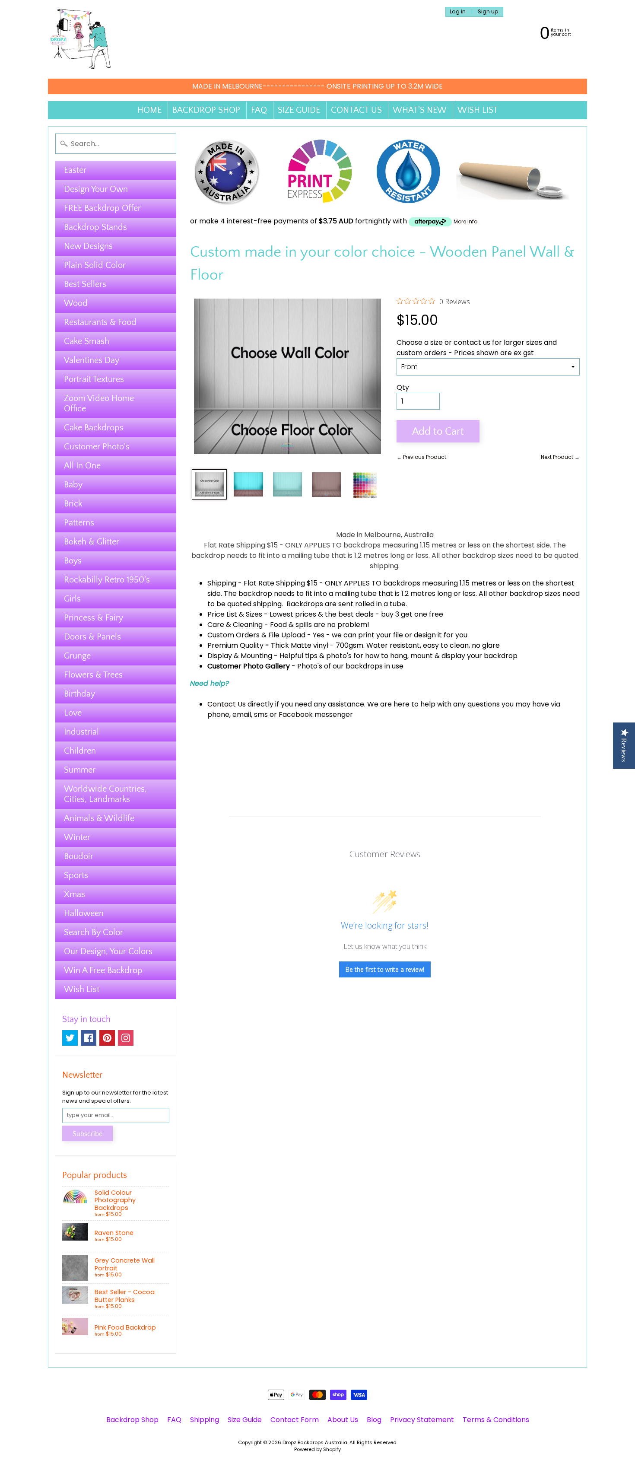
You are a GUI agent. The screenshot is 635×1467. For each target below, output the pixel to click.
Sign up (488, 12)
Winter (77, 837)
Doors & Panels (92, 637)
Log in (458, 12)
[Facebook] (88, 1038)
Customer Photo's (97, 447)
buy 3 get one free (412, 614)
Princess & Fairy (93, 618)
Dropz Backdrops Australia (315, 1442)
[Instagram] (125, 1038)
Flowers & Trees (93, 675)
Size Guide (245, 1420)
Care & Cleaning (235, 625)
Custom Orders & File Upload (256, 635)
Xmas (74, 894)
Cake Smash (86, 341)
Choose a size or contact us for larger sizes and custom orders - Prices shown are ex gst (477, 347)
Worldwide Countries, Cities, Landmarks (105, 794)
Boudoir (78, 856)
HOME (149, 110)
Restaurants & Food (100, 322)
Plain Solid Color (95, 265)
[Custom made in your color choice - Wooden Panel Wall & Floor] (209, 484)
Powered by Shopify (317, 1449)
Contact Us (226, 704)
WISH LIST (477, 110)
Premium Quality (235, 645)
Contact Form (294, 1420)
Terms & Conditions (496, 1420)
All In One (82, 466)
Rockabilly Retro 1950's (107, 580)
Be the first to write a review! (385, 969)
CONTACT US (356, 110)
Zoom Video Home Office (99, 404)
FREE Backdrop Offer (102, 208)
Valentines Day (91, 360)
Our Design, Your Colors (108, 951)
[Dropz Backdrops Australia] (80, 39)
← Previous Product (421, 457)
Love (73, 713)
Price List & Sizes (234, 614)
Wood (76, 303)
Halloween (84, 913)
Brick (73, 504)
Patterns (79, 523)
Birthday (79, 694)
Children (80, 751)
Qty (403, 387)
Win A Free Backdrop (103, 970)
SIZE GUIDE (299, 110)
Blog (374, 1420)
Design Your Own (96, 189)
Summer (79, 770)
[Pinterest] (107, 1038)
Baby (73, 485)
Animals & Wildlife (99, 818)
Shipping (221, 583)
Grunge (77, 656)
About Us (342, 1420)
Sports (76, 875)
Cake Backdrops (94, 428)
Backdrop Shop (132, 1420)
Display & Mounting (239, 656)
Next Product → (560, 457)
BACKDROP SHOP (206, 110)
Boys (73, 561)
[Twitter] (70, 1038)
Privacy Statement (422, 1420)
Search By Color (93, 932)
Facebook (296, 714)
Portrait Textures (94, 379)
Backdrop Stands (95, 227)
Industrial (81, 732)
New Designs (88, 246)
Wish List (81, 989)
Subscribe (87, 1134)
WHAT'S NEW (420, 110)
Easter (75, 170)
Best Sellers (85, 284)
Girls (72, 599)
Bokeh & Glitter (91, 542)
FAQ (259, 110)
